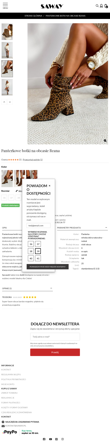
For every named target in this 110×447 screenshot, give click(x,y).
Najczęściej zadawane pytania (22, 422)
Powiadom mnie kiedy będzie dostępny (48, 267)
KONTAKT (6, 369)
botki (22, 275)
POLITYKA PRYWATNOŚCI (13, 379)
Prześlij (55, 352)
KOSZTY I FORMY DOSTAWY (14, 407)
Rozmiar (5, 190)
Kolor (4, 166)
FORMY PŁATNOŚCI (10, 402)
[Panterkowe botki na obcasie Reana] (68, 83)
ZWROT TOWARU (9, 393)
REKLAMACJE (7, 397)
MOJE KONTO (7, 384)
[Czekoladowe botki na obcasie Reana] (32, 178)
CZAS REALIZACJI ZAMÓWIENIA (16, 412)
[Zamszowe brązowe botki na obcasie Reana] (19, 178)
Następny (10, 102)
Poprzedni (4, 102)
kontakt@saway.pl (15, 425)
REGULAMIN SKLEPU (11, 374)
